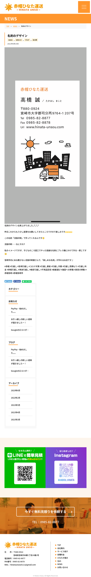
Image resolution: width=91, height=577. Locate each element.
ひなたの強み (62, 557)
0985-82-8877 (19, 558)
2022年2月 (15, 397)
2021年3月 (15, 419)
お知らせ (19, 40)
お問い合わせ (62, 567)
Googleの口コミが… (20, 329)
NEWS (10, 40)
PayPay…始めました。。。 (19, 310)
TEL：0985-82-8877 (45, 522)
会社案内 (60, 548)
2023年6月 (15, 390)
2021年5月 (15, 405)
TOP (59, 545)
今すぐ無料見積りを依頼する (45, 511)
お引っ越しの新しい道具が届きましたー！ (21, 321)
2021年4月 (15, 412)
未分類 (35, 40)
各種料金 (60, 554)
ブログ (27, 40)
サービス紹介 (62, 551)
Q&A (59, 561)
